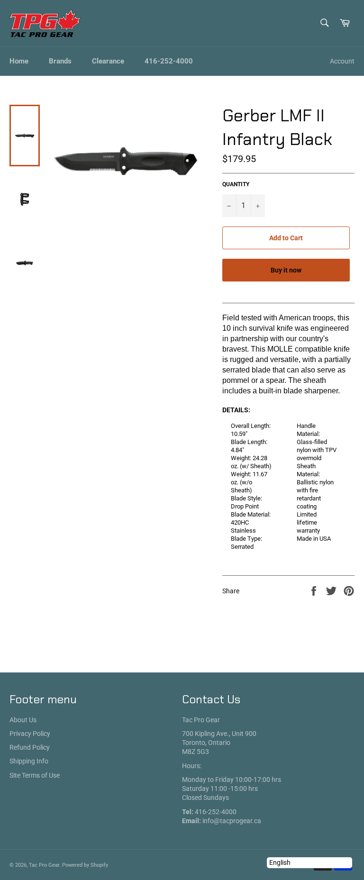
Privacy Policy (29, 733)
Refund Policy (29, 747)
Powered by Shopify (85, 865)
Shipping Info (28, 761)
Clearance (108, 61)
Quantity (235, 184)
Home (18, 61)
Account (342, 61)
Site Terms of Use (34, 775)
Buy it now (286, 270)
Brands (60, 61)
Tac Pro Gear (44, 865)
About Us (22, 720)
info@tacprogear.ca (231, 821)
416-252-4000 (169, 61)
